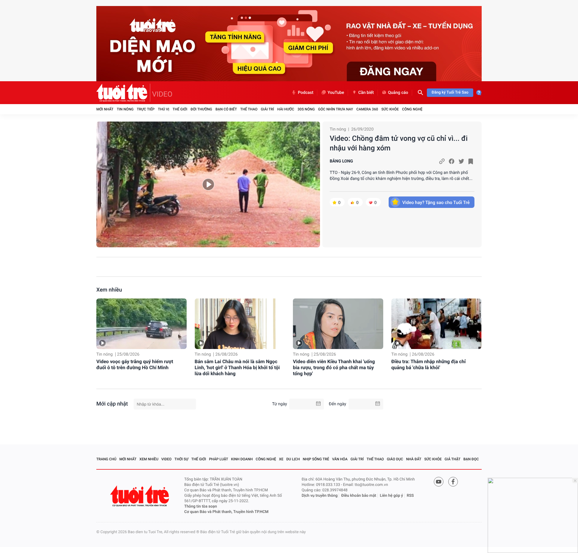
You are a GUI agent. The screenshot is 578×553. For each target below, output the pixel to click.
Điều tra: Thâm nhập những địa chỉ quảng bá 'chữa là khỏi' (428, 364)
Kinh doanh (242, 459)
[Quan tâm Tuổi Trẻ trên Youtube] (438, 482)
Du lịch (293, 459)
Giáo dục (395, 459)
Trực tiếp (146, 109)
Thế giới (179, 109)
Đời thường (201, 109)
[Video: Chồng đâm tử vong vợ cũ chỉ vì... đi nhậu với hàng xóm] (208, 184)
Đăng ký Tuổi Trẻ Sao (450, 92)
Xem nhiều (109, 290)
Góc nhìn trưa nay (335, 109)
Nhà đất (413, 459)
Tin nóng (125, 109)
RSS (410, 495)
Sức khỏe (390, 109)
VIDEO (162, 94)
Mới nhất (104, 109)
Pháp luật (218, 459)
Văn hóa (340, 459)
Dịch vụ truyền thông (319, 495)
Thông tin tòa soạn (200, 506)
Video (166, 459)
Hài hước (285, 109)
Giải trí (267, 109)
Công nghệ (412, 109)
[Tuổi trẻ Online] (140, 496)
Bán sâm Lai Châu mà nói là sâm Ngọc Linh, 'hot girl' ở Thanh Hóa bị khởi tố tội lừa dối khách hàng (237, 367)
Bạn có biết (226, 109)
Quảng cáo (398, 92)
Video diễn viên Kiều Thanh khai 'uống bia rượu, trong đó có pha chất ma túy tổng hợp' (334, 367)
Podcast (305, 92)
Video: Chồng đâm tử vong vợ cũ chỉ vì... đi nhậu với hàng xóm (399, 143)
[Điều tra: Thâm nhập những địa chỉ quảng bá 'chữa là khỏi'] (436, 323)
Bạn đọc (471, 459)
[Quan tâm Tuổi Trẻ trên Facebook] (453, 482)
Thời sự (181, 459)
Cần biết (366, 92)
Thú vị (163, 109)
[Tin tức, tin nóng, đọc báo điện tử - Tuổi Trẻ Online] (123, 93)
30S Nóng (306, 109)
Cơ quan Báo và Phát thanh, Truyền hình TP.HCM (226, 512)
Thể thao (248, 109)
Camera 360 (367, 109)
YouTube (336, 92)
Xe (281, 459)
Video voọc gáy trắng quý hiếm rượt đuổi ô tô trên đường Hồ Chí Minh (134, 364)
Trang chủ (106, 459)
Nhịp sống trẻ (316, 459)
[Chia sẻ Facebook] (451, 161)
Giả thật (453, 459)
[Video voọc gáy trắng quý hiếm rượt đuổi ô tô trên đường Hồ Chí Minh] (141, 323)
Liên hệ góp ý (391, 495)
